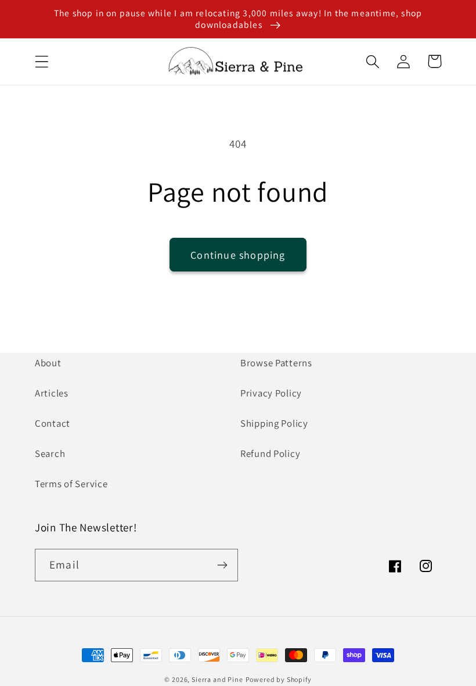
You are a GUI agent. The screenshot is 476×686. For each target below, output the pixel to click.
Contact (52, 423)
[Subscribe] (222, 565)
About (48, 362)
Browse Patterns (276, 362)
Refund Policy (270, 453)
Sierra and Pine (217, 679)
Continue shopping (237, 255)
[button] (42, 61)
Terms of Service (71, 483)
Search (50, 453)
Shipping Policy (274, 423)
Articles (51, 393)
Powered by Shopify (279, 679)
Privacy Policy (271, 393)
